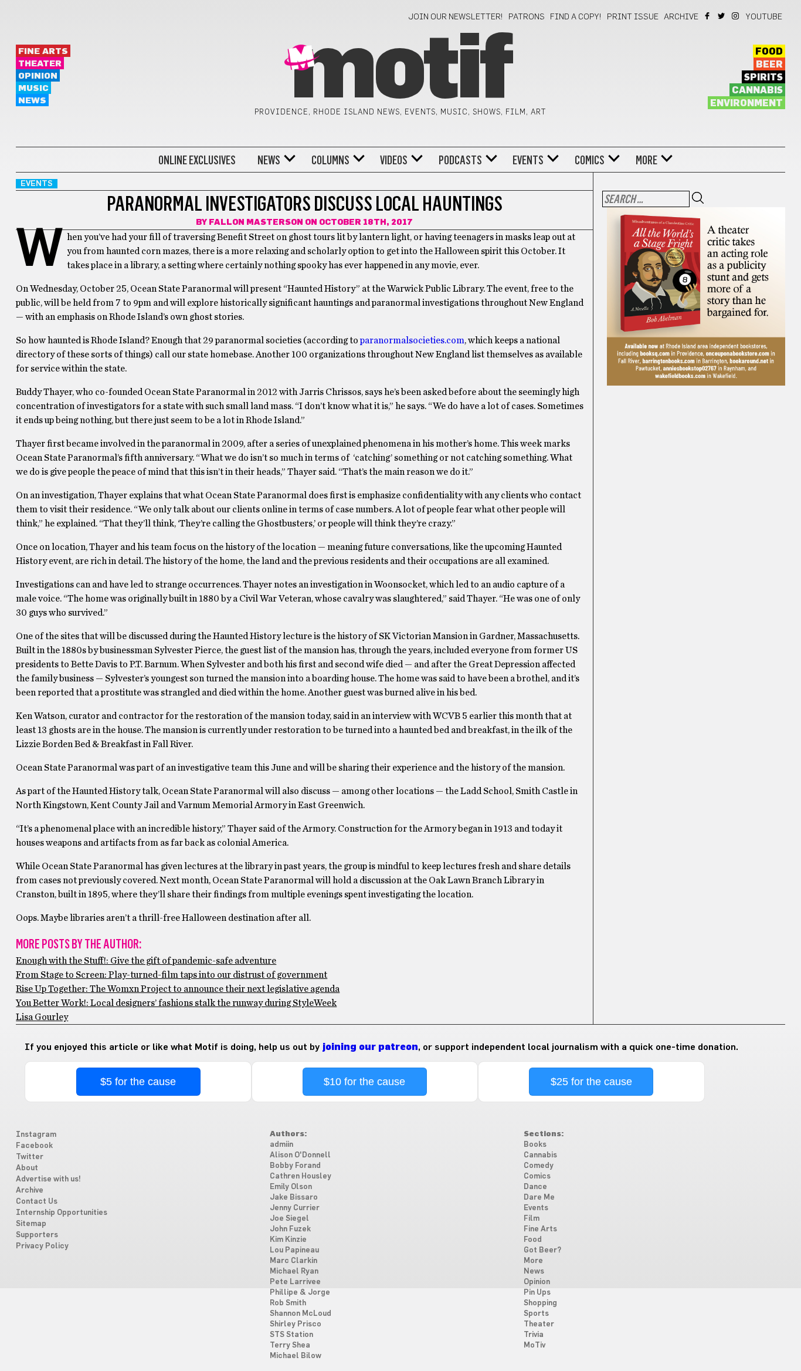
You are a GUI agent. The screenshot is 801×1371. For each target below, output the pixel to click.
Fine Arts (43, 51)
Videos (394, 160)
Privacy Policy (42, 1246)
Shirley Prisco (295, 1324)
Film (531, 1219)
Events (528, 160)
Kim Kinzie (288, 1240)
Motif (400, 70)
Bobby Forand (295, 1166)
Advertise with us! (48, 1179)
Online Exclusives (197, 160)
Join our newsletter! (455, 17)
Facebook (708, 15)
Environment (746, 103)
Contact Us (36, 1201)
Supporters (37, 1235)
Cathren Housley (300, 1176)
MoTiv (534, 1345)
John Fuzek (290, 1229)
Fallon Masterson (256, 222)
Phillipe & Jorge (300, 1292)
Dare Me (539, 1197)
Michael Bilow (295, 1356)
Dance (535, 1187)
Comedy (539, 1166)
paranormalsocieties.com (412, 340)
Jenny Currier (295, 1208)
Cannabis (757, 90)
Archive (681, 17)
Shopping (540, 1303)
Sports (536, 1314)
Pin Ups (537, 1292)
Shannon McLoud (300, 1314)
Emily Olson (291, 1187)
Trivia (534, 1335)
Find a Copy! (576, 17)
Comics (590, 160)
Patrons (526, 17)
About (27, 1168)
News (32, 100)
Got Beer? (542, 1250)
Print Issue (633, 17)
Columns (330, 160)
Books (535, 1145)
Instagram (736, 15)
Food (769, 51)
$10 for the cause (364, 1082)
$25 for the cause (591, 1082)
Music (33, 88)
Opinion (37, 76)
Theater (40, 63)
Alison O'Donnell (300, 1155)
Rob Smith (288, 1303)
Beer (769, 64)
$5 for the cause (138, 1082)
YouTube (764, 17)
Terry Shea (290, 1345)
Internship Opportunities (61, 1213)
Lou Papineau (294, 1250)
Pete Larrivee (295, 1282)
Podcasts (460, 160)
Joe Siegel (289, 1219)
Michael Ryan (294, 1271)
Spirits (763, 77)
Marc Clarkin (293, 1261)
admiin (281, 1145)
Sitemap (31, 1224)
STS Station (291, 1335)
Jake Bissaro (294, 1197)
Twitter (722, 15)
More (646, 160)
